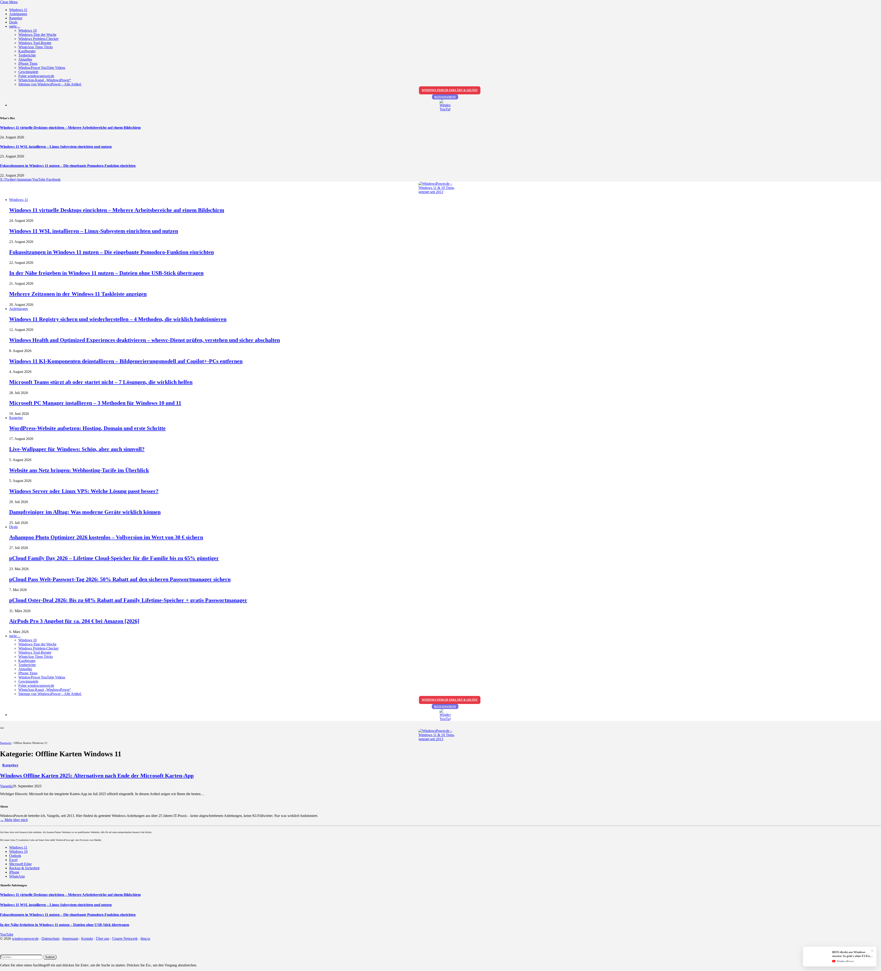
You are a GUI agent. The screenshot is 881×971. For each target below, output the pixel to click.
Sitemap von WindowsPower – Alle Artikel (50, 84)
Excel (13, 860)
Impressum (70, 938)
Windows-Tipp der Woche (37, 35)
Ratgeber (15, 18)
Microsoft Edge (20, 864)
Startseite (5, 743)
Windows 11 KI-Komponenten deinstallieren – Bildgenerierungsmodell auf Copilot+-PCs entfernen (126, 361)
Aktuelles (25, 59)
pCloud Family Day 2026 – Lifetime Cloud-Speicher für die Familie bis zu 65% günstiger (114, 558)
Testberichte (27, 55)
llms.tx (145, 938)
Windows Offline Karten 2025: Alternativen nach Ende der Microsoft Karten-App (97, 776)
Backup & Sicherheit (24, 868)
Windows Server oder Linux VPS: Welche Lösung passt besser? (84, 491)
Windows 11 (18, 10)
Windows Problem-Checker (38, 39)
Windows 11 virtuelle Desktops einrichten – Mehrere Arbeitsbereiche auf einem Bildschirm (70, 127)
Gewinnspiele (28, 72)
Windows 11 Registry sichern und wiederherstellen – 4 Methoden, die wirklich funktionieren (117, 319)
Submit (50, 957)
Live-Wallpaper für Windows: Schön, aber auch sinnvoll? (77, 449)
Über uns (102, 938)
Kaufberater (27, 51)
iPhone (14, 872)
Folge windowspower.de (36, 76)
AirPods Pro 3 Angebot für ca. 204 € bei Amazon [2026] (74, 621)
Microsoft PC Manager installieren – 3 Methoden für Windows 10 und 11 (95, 403)
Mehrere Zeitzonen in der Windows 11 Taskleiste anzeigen (78, 294)
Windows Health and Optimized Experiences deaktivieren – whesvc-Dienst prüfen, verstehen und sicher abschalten (144, 340)
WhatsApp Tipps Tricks (35, 47)
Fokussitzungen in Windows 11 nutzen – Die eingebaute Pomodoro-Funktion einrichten (68, 166)
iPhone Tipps (27, 63)
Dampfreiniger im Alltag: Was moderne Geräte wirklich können (85, 512)
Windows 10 (27, 30)
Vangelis (6, 786)
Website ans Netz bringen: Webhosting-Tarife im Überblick (79, 470)
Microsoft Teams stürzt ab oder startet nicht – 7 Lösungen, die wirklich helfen (100, 382)
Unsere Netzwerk (125, 938)
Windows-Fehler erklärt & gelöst (450, 90)
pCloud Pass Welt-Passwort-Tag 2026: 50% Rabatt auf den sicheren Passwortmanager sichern (120, 579)
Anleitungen (18, 14)
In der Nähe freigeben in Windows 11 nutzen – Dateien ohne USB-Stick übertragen (106, 273)
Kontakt (87, 938)
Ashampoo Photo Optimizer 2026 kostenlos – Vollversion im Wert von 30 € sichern (106, 537)
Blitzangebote (445, 97)
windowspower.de (25, 938)
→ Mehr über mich (14, 820)
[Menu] (2, 728)
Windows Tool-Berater (34, 43)
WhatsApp (17, 876)
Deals (13, 22)
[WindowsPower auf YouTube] (445, 105)
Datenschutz (50, 938)
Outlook (15, 856)
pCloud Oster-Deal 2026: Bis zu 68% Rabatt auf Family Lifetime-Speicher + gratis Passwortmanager (128, 600)
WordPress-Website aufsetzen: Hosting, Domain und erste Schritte (87, 428)
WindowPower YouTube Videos (41, 68)
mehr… (14, 26)
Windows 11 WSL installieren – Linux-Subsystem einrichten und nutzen (56, 147)
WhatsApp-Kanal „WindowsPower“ (44, 80)
